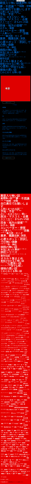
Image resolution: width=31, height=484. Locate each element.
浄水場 (15, 419)
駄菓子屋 (28, 471)
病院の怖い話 (8, 49)
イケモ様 (12, 300)
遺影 (7, 456)
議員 (11, 451)
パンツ (18, 333)
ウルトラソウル (23, 301)
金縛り (2, 459)
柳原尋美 (13, 404)
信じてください (18, 354)
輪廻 (6, 454)
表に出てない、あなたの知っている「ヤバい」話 (12, 56)
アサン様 (6, 296)
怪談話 (10, 393)
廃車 (2, 387)
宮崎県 (17, 379)
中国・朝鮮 (16, 5)
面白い (28, 467)
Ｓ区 (2, 476)
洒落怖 (21, 4)
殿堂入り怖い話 (9, 3)
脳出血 (2, 440)
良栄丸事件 (3, 444)
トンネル (27, 323)
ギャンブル (26, 309)
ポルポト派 (13, 339)
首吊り (19, 471)
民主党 (22, 413)
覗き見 (13, 449)
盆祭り (5, 430)
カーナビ (2, 308)
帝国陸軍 (24, 381)
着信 (12, 430)
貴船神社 (15, 450)
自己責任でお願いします (15, 9)
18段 (2, 273)
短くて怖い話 (22, 51)
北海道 (26, 362)
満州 (23, 420)
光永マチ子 (12, 356)
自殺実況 (19, 442)
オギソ (20, 305)
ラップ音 (7, 345)
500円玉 (5, 274)
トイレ (26, 321)
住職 (9, 354)
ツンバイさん (8, 322)
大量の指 (26, 374)
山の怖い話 (3, 35)
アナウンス (11, 296)
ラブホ (11, 345)
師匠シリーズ (8, 55)
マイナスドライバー (21, 339)
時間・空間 (25, 6)
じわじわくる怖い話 (10, 72)
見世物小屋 (4, 449)
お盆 (10, 283)
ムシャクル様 (20, 341)
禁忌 (2, 434)
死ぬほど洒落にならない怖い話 (8, 0)
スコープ (22, 316)
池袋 (15, 416)
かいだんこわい (19, 283)
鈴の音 (6, 460)
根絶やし (18, 403)
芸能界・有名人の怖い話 (20, 40)
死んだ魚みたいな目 (11, 409)
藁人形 (22, 444)
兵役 (11, 359)
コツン (20, 311)
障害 (19, 461)
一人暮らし (6, 33)
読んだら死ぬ (21, 449)
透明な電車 (17, 454)
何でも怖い (20, 67)
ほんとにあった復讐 (19, 65)
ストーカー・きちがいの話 (14, 22)
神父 (11, 432)
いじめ (27, 278)
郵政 (28, 457)
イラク (7, 301)
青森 (21, 465)
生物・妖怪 (19, 38)
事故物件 (26, 351)
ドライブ (19, 325)
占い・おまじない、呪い (13, 17)
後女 (14, 387)
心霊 (25, 387)
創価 (28, 359)
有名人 (15, 399)
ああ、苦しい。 (15, 278)
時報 (28, 396)
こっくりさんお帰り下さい (5, 288)
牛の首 (16, 423)
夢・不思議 (7, 6)
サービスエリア (10, 314)
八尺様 (27, 357)
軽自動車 (2, 454)
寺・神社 (11, 47)
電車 (11, 466)
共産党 (7, 358)
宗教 (26, 33)
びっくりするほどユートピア (20, 292)
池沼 (12, 416)
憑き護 (2, 396)
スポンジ (9, 320)
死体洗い (22, 409)
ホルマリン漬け (19, 337)
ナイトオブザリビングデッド (8, 327)
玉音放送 (25, 425)
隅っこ (7, 461)
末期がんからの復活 (20, 402)
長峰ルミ (13, 459)
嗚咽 (7, 368)
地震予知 (10, 372)
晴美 (28, 398)
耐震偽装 (17, 438)
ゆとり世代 (26, 294)
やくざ (21, 294)
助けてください (9, 361)
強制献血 (10, 387)
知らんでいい (24, 430)
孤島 (26, 377)
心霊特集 (15, 389)
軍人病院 (25, 452)
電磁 (6, 466)
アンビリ (23, 298)
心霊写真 (10, 389)
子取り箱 (26, 376)
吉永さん (18, 364)
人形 (6, 355)
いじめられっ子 (3, 280)
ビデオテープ (21, 335)
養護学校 (10, 471)
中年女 (22, 351)
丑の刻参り (3, 351)
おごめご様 (24, 281)
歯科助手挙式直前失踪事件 (21, 407)
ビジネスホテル (10, 335)
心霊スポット (4, 389)
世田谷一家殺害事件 (15, 351)
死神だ (27, 411)
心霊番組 (20, 391)
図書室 (20, 368)
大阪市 (2, 376)
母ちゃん (13, 413)
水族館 (2, 416)
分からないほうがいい (22, 358)
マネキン (15, 341)
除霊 (4, 462)
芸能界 (13, 444)
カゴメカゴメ (25, 307)
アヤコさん (17, 296)
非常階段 (27, 465)
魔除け (20, 473)
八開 (2, 358)
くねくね (7, 286)
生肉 (12, 426)
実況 (10, 379)
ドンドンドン (25, 325)
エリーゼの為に (3, 305)
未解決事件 (7, 402)
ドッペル (7, 325)
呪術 (28, 366)
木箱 (22, 399)
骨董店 (3, 473)
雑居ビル (2, 465)
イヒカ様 (3, 302)
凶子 (16, 359)
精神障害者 (8, 436)
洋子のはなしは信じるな (5, 419)
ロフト (12, 349)
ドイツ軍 (2, 325)
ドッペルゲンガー (13, 325)
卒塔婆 (10, 364)
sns (28, 276)
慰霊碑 (25, 394)
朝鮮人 (18, 400)
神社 (14, 432)
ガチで (6, 309)
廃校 (23, 385)
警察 (26, 448)
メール (9, 343)
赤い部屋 (19, 451)
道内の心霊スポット (24, 454)
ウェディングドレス (15, 302)
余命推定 (12, 355)
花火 (7, 444)
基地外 (18, 372)
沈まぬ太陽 (19, 416)
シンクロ (27, 314)
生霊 (18, 426)
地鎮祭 (3, 372)
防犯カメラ (26, 460)
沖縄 (24, 416)
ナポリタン (19, 327)
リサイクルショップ (12, 347)
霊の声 (14, 465)
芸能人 (10, 444)
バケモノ (24, 329)
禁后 (27, 432)
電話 (9, 465)
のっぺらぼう (4, 292)
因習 (17, 368)
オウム (16, 305)
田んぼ (21, 427)
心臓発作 (21, 387)
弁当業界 (5, 387)
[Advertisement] (15, 176)
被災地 (11, 446)
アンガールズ (23, 296)
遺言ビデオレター (15, 456)
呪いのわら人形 (3, 366)
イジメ (24, 300)
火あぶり (26, 419)
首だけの (15, 471)
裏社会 (20, 446)
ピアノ (8, 337)
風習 (18, 469)
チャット (2, 321)
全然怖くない (22, 356)
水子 (26, 414)
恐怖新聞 (14, 392)
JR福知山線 (26, 273)
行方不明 (7, 446)
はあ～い (10, 292)
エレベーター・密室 (12, 30)
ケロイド (2, 310)
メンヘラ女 (4, 343)
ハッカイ (13, 329)
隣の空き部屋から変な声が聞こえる (10, 464)
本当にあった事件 (9, 52)
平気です (2, 385)
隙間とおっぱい (14, 462)
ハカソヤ (8, 329)
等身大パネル (13, 434)
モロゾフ (13, 343)
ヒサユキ (26, 333)
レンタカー (24, 347)
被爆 (14, 446)
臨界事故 (13, 440)
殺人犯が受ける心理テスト (5, 412)
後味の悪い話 (8, 69)
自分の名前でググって (20, 440)
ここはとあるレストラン (14, 286)
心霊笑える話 (26, 63)
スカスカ (8, 316)
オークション (24, 305)
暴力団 (11, 400)
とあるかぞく (14, 290)
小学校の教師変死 (4, 381)
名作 (23, 364)
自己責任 (27, 440)
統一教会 (15, 436)
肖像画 (21, 438)
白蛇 (2, 430)
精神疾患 (26, 434)
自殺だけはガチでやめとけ (10, 442)
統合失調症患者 (3, 438)
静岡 (24, 466)
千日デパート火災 (4, 364)
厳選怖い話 (25, 3)
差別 (21, 382)
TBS (4, 278)
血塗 (4, 446)
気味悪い (26, 412)
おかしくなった (18, 280)
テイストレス (15, 321)
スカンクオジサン (15, 316)
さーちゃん (26, 288)
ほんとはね (3, 294)
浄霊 (18, 420)
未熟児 (25, 400)
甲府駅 (25, 426)
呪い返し (22, 366)
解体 (16, 448)
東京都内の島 (3, 403)
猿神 (24, 423)
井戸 (26, 353)
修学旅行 (24, 355)
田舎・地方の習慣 (11, 25)
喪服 (4, 368)
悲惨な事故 (20, 393)
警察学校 (8, 450)
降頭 (2, 461)
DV (19, 273)
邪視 (25, 456)
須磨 (9, 469)
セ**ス (14, 319)
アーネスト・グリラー (5, 299)
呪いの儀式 (17, 366)
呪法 (26, 366)
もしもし (17, 294)
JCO (22, 274)
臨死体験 (8, 440)
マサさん (10, 341)
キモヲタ (20, 308)
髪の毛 (8, 473)
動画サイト (20, 361)
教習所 (14, 396)
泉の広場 (25, 418)
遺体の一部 (3, 456)
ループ (19, 347)
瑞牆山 (2, 426)
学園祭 (2, 379)
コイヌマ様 (8, 311)
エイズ (22, 303)
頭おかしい (13, 469)
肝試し (25, 438)
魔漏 (16, 473)
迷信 (9, 454)
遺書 (9, 456)
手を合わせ (7, 396)
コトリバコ (25, 310)
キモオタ (16, 309)
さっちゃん (21, 288)
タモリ (21, 319)
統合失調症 (21, 436)
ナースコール (3, 329)
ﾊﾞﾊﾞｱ (4, 477)
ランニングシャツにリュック (20, 345)
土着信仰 (25, 370)
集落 (25, 464)
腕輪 (5, 440)
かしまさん (27, 284)
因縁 (14, 368)
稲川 (4, 434)
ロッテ (8, 349)
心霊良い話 (7, 66)
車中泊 (24, 450)
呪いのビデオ (10, 366)
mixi (25, 275)
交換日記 (2, 354)
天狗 (5, 376)
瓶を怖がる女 (7, 427)
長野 (17, 460)
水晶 (5, 416)
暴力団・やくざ (14, 36)
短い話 (6, 432)
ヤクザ (17, 343)
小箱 (9, 382)
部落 (27, 456)
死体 (18, 409)
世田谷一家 (8, 351)
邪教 (22, 456)
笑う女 (7, 434)
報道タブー (26, 372)
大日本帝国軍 (15, 374)
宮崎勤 (13, 379)
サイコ (20, 11)
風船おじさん (23, 469)
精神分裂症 (22, 434)
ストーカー (23, 318)
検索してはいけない (4, 405)
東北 (7, 404)
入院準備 (16, 357)
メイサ (26, 341)
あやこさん (22, 278)
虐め (25, 444)
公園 (4, 359)
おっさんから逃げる (4, 282)
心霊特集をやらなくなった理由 (23, 389)
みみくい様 (12, 294)
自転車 (23, 442)
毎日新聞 (18, 412)
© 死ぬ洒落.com (4, 481)
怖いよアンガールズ (4, 392)
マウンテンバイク (4, 341)
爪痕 (13, 423)
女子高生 (22, 376)
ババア (6, 333)
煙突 (10, 423)
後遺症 (17, 387)
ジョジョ (3, 316)
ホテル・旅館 (7, 28)
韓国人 (2, 469)
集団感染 (22, 463)
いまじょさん (10, 281)
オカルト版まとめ (11, 61)
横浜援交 (11, 406)
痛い (29, 428)
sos (1, 278)
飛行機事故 (3, 471)
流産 (11, 420)
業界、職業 (7, 38)
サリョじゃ (3, 314)
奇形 (8, 376)
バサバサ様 (25, 331)
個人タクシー (3, 356)
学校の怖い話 (3, 46)
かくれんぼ (26, 282)
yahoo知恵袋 (8, 278)
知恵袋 (2, 432)
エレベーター (10, 305)
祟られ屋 (18, 432)
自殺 (2, 442)
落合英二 (17, 444)
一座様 (21, 349)
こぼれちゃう (14, 288)
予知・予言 (7, 14)
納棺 (12, 436)
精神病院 (3, 436)
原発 (15, 364)
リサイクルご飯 (3, 347)
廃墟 (21, 385)
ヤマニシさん (22, 343)
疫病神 (25, 428)
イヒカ (28, 299)
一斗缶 (25, 349)
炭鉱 (2, 423)
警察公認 (3, 451)
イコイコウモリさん (18, 299)
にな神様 (26, 290)
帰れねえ (25, 383)
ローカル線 (17, 349)
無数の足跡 (6, 423)
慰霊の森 (25, 392)
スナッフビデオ (3, 319)
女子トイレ (17, 376)
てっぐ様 (8, 290)
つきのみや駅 (3, 290)
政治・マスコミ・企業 (14, 19)
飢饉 (7, 471)
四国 (11, 368)
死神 (26, 409)
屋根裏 (12, 381)
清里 (20, 419)
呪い (26, 364)
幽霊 (14, 385)
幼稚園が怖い (10, 385)
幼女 (6, 385)
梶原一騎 (22, 404)
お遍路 (13, 282)
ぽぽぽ (7, 294)
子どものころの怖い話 (6, 23)
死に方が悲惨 (3, 409)
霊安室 (18, 466)
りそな (2, 296)
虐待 (28, 444)
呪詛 (2, 368)
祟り (22, 432)
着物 (15, 430)
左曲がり (17, 381)
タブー (17, 320)
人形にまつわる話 (9, 12)
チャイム (25, 320)
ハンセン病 (19, 329)
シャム (16, 314)
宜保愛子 (6, 379)
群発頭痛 (9, 438)
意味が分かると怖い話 (11, 64)
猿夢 (21, 423)
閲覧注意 (20, 459)
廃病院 (27, 385)
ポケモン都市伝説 (5, 339)
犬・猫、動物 (17, 13)
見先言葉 (9, 448)
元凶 (7, 357)
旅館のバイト (23, 396)
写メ (13, 358)
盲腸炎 (9, 430)
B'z (17, 274)
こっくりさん (23, 286)
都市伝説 (4, 58)
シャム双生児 (21, 314)
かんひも (2, 286)
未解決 (2, 401)
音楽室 (6, 469)
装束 (17, 446)
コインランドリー (14, 310)
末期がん (12, 401)
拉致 (11, 396)
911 (15, 273)
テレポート (21, 322)
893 (13, 274)
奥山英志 (12, 376)
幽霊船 (18, 385)
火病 (26, 421)
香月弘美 (23, 471)
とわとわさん (20, 290)
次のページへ (8, 102)
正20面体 (16, 405)
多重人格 (5, 374)
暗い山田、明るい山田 (5, 399)
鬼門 (14, 473)
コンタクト (26, 312)
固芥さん (24, 368)
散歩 (18, 396)
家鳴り (23, 379)
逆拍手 (12, 454)
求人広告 (8, 416)
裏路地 (24, 446)
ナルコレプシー (26, 327)
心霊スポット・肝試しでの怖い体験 (15, 43)
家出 (20, 379)
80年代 (9, 273)
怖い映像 (24, 24)
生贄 (15, 427)
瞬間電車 (18, 430)
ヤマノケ (2, 345)
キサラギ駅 (11, 308)
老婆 (13, 438)
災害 (29, 421)
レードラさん (3, 349)
